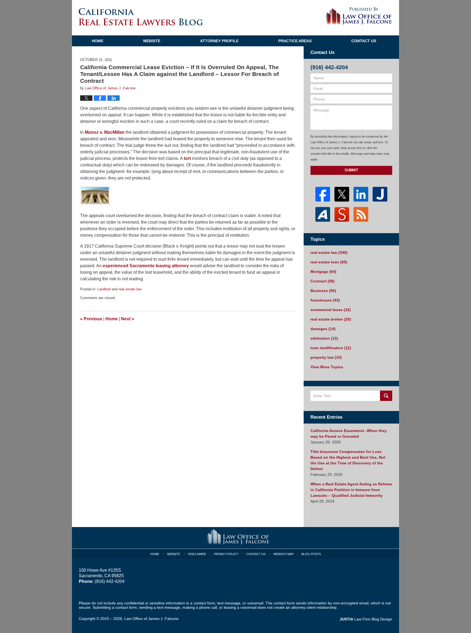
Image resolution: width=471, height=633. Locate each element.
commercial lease (330, 310)
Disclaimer (197, 554)
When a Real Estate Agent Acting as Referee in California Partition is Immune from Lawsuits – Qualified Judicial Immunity (351, 490)
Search (386, 396)
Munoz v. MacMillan (105, 132)
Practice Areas (295, 41)
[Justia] (380, 194)
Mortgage (323, 271)
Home (97, 41)
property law (326, 357)
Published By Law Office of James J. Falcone (355, 17)
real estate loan (328, 262)
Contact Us (363, 41)
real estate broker (330, 319)
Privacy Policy (226, 554)
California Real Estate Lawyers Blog (141, 16)
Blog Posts (311, 554)
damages (323, 329)
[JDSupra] (341, 214)
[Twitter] (341, 194)
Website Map (283, 554)
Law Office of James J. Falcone (151, 618)
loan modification (330, 348)
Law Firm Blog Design (366, 619)
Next (127, 318)
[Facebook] (322, 194)
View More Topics (326, 367)
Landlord (104, 289)
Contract (322, 281)
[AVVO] (322, 214)
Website (151, 41)
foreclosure (325, 300)
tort (187, 158)
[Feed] (360, 214)
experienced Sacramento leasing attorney (146, 265)
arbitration (324, 338)
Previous (91, 318)
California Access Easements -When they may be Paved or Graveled (348, 433)
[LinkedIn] (360, 194)
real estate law (130, 289)
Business (323, 290)
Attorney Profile (219, 41)
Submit (351, 170)
